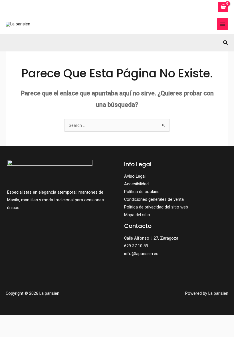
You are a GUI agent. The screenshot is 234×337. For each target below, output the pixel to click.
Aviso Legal (135, 176)
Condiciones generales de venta (154, 199)
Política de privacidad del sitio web (156, 207)
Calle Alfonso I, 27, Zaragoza (151, 238)
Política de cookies (142, 191)
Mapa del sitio (137, 214)
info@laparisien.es (141, 253)
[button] (225, 42)
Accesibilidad (136, 183)
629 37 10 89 (136, 245)
